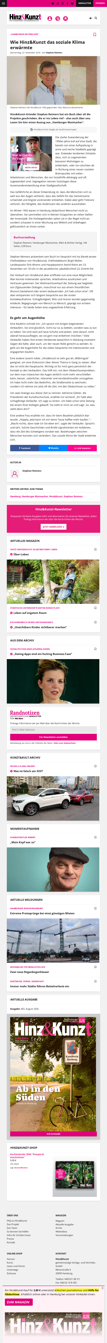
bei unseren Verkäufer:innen (78, 1294)
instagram (62, 3)
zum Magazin (18, 1302)
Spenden (100, 3)
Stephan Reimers (73, 496)
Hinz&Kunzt (56, 496)
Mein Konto (49, 18)
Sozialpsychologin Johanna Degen (30, 649)
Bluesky (72, 3)
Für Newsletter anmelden (53, 737)
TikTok (57, 3)
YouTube (52, 3)
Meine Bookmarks (65, 18)
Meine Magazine (57, 18)
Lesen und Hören (16, 1266)
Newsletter (84, 3)
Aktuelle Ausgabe (65, 1224)
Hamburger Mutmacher (35, 496)
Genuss (11, 1259)
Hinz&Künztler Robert (23, 837)
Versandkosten (21, 1167)
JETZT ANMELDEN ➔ (53, 526)
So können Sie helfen (18, 1231)
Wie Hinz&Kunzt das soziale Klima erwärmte (47, 44)
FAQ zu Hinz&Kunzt (17, 1220)
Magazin (60, 1220)
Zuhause (11, 1273)
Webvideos (61, 1231)
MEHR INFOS (31, 167)
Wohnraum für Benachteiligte (27, 967)
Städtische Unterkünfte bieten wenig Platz (34, 608)
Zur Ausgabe (53, 1134)
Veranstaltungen (64, 1235)
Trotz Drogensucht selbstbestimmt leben (33, 549)
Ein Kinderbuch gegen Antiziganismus (31, 622)
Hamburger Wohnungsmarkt (26, 908)
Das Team (12, 1227)
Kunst (10, 1262)
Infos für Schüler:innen (19, 1235)
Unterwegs (12, 1269)
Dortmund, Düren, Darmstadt (27, 981)
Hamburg (15, 496)
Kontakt (11, 1242)
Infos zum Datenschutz (65, 743)
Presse (10, 1238)
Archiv (59, 1227)
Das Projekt (13, 1224)
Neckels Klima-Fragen (22, 766)
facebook (67, 3)
